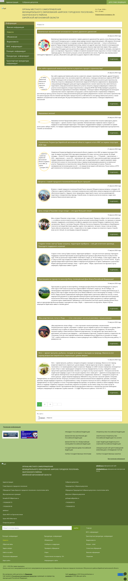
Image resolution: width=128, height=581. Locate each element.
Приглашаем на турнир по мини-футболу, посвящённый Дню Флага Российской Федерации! (76, 279)
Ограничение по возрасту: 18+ (105, 14)
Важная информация (15, 27)
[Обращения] (42, 1)
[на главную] (2, 1)
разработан (72, 574)
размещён (68, 576)
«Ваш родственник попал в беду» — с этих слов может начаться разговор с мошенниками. (75, 318)
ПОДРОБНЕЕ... (114, 59)
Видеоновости (12, 42)
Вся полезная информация (116, 459)
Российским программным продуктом (24, 576)
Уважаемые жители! (46, 113)
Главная (42, 418)
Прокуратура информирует (17, 56)
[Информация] (46, 1)
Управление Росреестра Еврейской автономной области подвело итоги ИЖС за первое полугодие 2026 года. (78, 143)
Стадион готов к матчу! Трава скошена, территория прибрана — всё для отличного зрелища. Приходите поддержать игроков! (76, 245)
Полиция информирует (16, 51)
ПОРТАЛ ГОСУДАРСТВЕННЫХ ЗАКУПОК (108, 454)
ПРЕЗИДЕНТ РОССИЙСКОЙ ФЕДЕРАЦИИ (77, 432)
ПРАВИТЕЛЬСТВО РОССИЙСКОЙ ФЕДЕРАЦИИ (110, 432)
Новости (10, 32)
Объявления (11, 37)
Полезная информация (12, 427)
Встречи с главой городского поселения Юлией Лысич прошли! (64, 182)
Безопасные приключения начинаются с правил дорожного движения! (67, 31)
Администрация (12, 2)
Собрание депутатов (30, 2)
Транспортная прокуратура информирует (18, 62)
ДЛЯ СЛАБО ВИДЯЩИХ (117, 2)
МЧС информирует (14, 46)
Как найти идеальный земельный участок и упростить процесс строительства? (70, 68)
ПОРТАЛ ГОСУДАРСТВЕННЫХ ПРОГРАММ (78, 454)
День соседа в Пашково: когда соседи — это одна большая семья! (65, 211)
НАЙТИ (76, 528)
